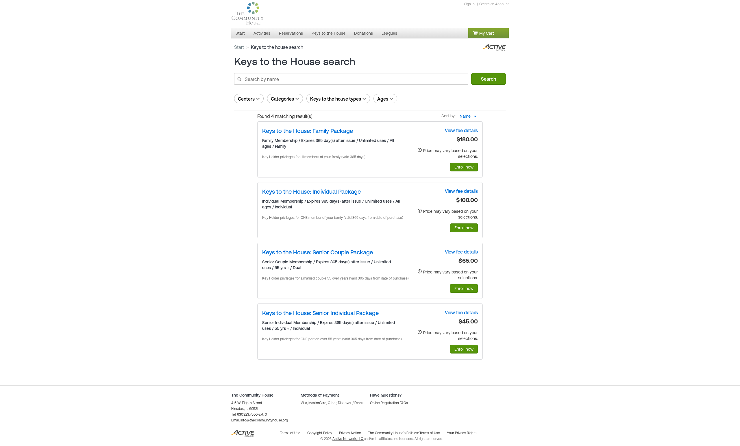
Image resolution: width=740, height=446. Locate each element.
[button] (259, 420)
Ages (382, 98)
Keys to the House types (335, 98)
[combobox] (470, 116)
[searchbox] (351, 78)
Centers (246, 98)
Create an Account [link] (494, 4)
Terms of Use (429, 433)
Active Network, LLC (348, 439)
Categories (282, 98)
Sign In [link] (469, 4)
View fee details (461, 130)
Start (239, 47)
